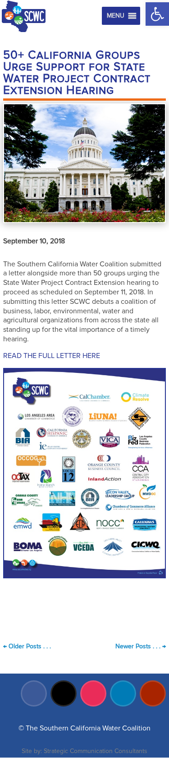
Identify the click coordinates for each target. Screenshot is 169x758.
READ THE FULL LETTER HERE (51, 355)
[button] (157, 14)
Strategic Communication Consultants (95, 751)
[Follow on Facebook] (34, 693)
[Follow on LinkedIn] (123, 693)
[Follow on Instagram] (93, 693)
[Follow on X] (63, 693)
